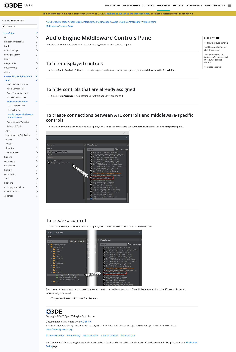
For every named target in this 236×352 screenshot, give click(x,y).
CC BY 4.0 (86, 321)
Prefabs (9, 143)
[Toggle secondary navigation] (230, 5)
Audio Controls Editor (17, 101)
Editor (7, 37)
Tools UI (178, 5)
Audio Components (15, 88)
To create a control (213, 67)
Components (10, 63)
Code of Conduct (109, 335)
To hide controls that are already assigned (215, 48)
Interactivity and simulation (18, 76)
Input (8, 130)
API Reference (194, 5)
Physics (9, 139)
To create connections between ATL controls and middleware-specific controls (216, 58)
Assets (7, 72)
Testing (7, 178)
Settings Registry (12, 54)
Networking (9, 161)
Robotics (10, 148)
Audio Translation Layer (17, 93)
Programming (10, 67)
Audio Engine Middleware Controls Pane (20, 116)
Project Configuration (14, 41)
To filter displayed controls (216, 43)
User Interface (12, 152)
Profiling (8, 170)
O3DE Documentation (58, 21)
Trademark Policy (55, 335)
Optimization (10, 174)
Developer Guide (215, 5)
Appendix (8, 196)
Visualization (9, 165)
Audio (8, 80)
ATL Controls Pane (16, 105)
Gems (6, 59)
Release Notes (131, 5)
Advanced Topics (15, 126)
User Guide (163, 5)
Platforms (8, 183)
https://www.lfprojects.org (59, 329)
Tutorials (149, 5)
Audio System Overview (17, 84)
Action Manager (11, 50)
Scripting (8, 157)
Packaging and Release (14, 187)
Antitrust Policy (90, 335)
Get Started (112, 5)
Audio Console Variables (18, 122)
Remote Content (11, 191)
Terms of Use (128, 335)
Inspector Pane (15, 110)
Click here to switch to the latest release (126, 13)
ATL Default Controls (16, 97)
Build (6, 46)
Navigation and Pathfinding (18, 135)
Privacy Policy (73, 335)
